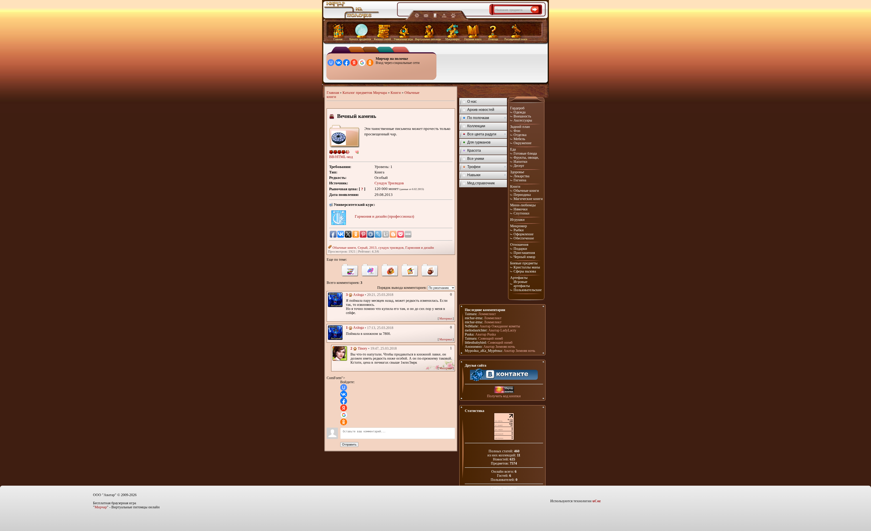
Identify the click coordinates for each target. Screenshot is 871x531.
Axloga (358, 295)
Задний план (520, 127)
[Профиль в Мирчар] (350, 295)
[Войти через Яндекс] (354, 62)
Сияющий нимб (490, 338)
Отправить (349, 444)
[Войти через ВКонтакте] (338, 62)
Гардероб (517, 108)
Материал (445, 318)
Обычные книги (344, 247)
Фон (517, 131)
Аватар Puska (485, 334)
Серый (362, 247)
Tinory (362, 348)
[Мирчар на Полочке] (351, 18)
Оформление (523, 234)
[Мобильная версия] (435, 16)
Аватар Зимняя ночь (499, 346)
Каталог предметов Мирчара (365, 93)
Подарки (520, 249)
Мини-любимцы (523, 205)
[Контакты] (426, 16)
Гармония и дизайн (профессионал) (384, 216)
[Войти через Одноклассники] (370, 62)
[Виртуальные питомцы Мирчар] (453, 16)
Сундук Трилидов (389, 183)
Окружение (522, 143)
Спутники (521, 213)
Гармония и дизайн (419, 247)
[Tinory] (340, 353)
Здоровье (517, 172)
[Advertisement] (491, 66)
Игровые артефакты (522, 284)
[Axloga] (335, 299)
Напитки (520, 161)
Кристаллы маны (527, 267)
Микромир (518, 226)
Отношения (519, 244)
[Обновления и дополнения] (417, 16)
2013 (373, 247)
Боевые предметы (524, 263)
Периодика (522, 195)
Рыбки (519, 230)
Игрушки (517, 220)
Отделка (520, 135)
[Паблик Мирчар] (504, 373)
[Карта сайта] (444, 16)
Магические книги (528, 199)
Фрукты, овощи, (526, 157)
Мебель (519, 139)
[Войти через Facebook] (346, 62)
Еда (513, 149)
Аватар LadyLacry (502, 330)
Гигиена (520, 180)
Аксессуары (523, 120)
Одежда (520, 112)
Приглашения (524, 253)
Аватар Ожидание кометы (500, 326)
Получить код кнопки (504, 396)
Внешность (522, 116)
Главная (333, 93)
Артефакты (519, 278)
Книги (396, 93)
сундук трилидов (391, 247)
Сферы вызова (525, 271)
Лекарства (521, 176)
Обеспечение (524, 238)
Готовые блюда (525, 153)
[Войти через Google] (362, 62)
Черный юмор (524, 257)
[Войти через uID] (331, 62)
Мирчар (101, 507)
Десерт (519, 166)
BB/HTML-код (341, 157)
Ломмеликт (487, 314)
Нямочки (521, 209)
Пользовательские (528, 290)
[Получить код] (504, 389)
